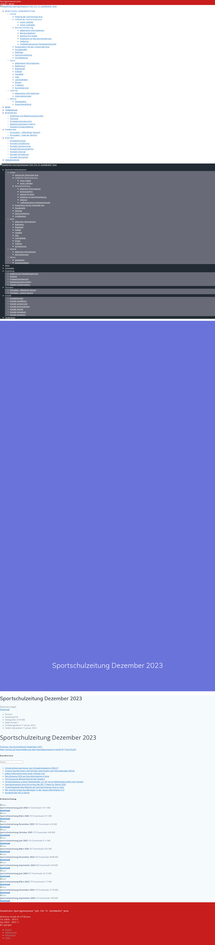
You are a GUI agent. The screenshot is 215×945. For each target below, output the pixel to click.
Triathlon (19, 85)
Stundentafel (21, 49)
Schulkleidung (21, 57)
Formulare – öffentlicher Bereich (25, 132)
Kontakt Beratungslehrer (22, 149)
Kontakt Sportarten (19, 157)
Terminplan (11, 110)
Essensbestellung (23, 104)
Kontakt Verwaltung (19, 154)
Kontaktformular (18, 140)
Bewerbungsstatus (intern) (22, 124)
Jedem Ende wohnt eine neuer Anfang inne (25, 773)
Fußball (18, 71)
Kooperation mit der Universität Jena (32, 46)
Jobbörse (24, 41)
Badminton (20, 66)
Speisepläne (20, 101)
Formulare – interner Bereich (23, 135)
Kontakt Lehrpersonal (20, 146)
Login (7, 938)
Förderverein (12, 160)
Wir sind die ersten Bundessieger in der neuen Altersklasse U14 (34, 790)
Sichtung (14, 118)
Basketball (20, 68)
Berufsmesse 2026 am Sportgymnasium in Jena (27, 776)
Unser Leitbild (26, 22)
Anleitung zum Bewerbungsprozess (26, 115)
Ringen (18, 82)
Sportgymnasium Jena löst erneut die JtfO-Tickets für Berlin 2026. (35, 784)
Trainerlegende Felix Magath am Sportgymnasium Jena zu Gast (34, 787)
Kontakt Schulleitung (19, 143)
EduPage (19, 52)
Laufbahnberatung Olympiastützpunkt (38, 44)
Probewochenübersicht (21, 121)
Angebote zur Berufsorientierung (36, 38)
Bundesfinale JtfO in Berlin (17, 792)
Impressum (10, 935)
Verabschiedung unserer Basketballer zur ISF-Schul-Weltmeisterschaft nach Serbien (44, 781)
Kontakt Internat (18, 151)
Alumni (8, 929)
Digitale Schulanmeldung (21, 126)
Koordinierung (22, 87)
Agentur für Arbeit (28, 35)
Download (4, 709)
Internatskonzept (23, 96)
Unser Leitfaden (27, 25)
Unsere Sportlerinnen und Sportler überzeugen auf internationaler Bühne (40, 770)
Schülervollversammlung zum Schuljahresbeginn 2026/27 (31, 768)
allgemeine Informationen (32, 30)
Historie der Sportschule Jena (28, 16)
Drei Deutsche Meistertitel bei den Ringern (25, 779)
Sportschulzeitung (23, 55)
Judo (17, 77)
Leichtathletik (21, 79)
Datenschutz (11, 932)
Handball (19, 74)
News (7, 107)
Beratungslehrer (28, 33)
